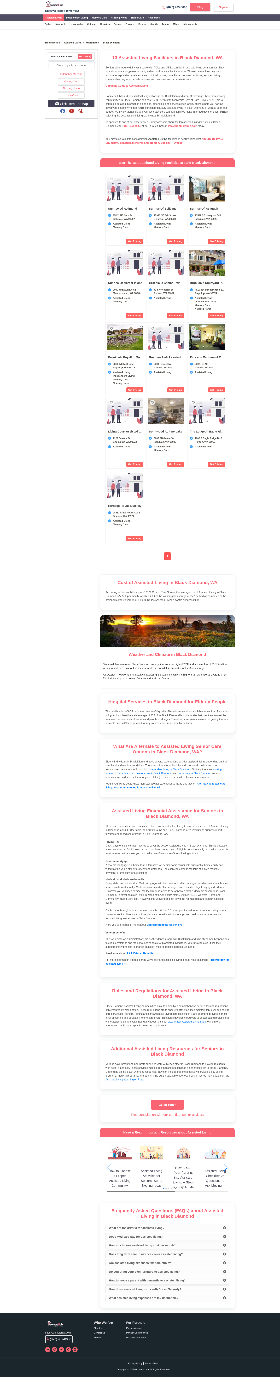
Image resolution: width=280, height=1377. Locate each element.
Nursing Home (119, 17)
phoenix (129, 24)
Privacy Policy (135, 1363)
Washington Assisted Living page (187, 1021)
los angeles (76, 24)
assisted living (73, 42)
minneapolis (190, 24)
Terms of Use (151, 1363)
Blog (200, 7)
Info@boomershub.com (58, 1332)
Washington (92, 42)
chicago (91, 24)
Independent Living (77, 17)
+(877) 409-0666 (176, 7)
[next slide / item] (223, 188)
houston (105, 24)
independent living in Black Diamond (169, 769)
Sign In (223, 7)
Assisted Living (53, 17)
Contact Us (99, 1332)
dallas (48, 24)
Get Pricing (134, 241)
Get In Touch (167, 1104)
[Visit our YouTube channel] (47, 1349)
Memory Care (99, 17)
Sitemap (98, 1337)
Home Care (137, 17)
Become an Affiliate (136, 1337)
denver (118, 24)
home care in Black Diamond (194, 773)
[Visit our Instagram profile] (54, 1349)
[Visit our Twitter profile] (61, 1349)
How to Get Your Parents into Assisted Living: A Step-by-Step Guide (183, 1177)
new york (60, 24)
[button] (125, 198)
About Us (98, 1328)
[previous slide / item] (191, 188)
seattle (154, 24)
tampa (165, 24)
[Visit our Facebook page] (68, 1349)
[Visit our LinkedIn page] (75, 1349)
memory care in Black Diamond (154, 773)
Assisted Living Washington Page (124, 1079)
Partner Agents (133, 1328)
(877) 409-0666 (60, 1339)
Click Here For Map (73, 104)
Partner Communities (137, 1332)
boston (142, 24)
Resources (154, 17)
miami (176, 24)
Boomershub (52, 42)
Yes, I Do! (83, 56)
